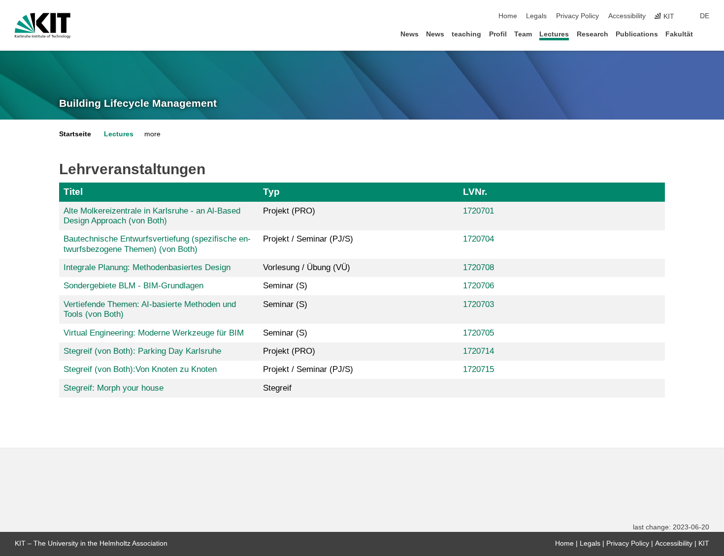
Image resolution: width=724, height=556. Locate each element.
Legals (536, 16)
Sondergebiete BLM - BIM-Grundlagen (133, 285)
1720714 (478, 351)
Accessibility (627, 16)
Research (592, 34)
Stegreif (277, 388)
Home (507, 16)
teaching (466, 34)
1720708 (478, 267)
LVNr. (475, 191)
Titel (73, 191)
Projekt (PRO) (289, 211)
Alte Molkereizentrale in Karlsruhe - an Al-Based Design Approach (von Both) (152, 215)
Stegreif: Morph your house (114, 388)
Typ (271, 191)
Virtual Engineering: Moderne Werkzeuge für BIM (154, 333)
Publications (637, 34)
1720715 (478, 369)
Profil (498, 34)
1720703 (478, 304)
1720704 (478, 239)
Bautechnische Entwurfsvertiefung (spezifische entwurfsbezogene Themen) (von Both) (157, 243)
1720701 (478, 211)
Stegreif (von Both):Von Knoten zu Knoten (140, 369)
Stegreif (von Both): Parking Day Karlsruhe (142, 351)
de (704, 16)
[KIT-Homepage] (42, 25)
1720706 (478, 285)
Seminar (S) (285, 285)
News (409, 34)
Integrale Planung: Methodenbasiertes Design (147, 267)
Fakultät (679, 34)
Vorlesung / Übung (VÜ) (306, 267)
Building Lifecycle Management (138, 103)
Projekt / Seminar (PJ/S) (308, 239)
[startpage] (706, 34)
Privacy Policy (577, 16)
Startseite (75, 134)
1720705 (478, 333)
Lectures (554, 34)
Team (523, 34)
